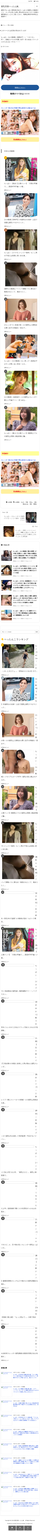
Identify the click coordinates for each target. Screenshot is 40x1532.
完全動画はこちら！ (20, 139)
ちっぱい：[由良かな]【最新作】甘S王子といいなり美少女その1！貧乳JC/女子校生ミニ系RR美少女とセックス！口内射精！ (26, 1433)
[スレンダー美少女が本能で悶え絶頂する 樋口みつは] (20, 122)
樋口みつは (25, 504)
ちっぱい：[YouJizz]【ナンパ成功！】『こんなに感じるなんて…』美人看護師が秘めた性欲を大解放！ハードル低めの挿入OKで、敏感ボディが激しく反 (26, 1476)
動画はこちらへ (20, 87)
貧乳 (31, 504)
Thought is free (29, 1523)
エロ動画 (11, 25)
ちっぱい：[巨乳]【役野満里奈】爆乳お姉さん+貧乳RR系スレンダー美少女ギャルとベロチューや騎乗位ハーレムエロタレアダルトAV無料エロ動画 (25, 1447)
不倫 (27, 502)
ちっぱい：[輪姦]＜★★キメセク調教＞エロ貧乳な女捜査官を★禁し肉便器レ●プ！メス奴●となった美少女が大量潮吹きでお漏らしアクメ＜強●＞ (26, 1461)
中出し (31, 502)
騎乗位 (35, 504)
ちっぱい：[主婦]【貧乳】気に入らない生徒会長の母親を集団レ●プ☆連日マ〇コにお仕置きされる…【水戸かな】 (26, 1404)
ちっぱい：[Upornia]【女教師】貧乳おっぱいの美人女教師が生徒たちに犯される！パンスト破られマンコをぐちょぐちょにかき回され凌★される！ (26, 1504)
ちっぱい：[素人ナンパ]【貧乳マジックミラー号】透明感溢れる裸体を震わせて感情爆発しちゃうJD (25, 613)
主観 (35, 502)
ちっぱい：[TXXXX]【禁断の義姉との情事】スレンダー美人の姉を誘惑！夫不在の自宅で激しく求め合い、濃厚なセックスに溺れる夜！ (25, 1490)
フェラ (22, 502)
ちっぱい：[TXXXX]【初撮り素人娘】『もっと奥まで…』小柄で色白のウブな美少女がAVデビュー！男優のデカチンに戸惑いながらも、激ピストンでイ (25, 1376)
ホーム (3, 25)
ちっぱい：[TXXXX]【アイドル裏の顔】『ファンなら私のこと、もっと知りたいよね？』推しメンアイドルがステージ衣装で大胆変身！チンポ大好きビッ (26, 1419)
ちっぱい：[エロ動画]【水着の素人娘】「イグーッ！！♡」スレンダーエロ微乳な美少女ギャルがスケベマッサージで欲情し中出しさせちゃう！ (26, 1390)
